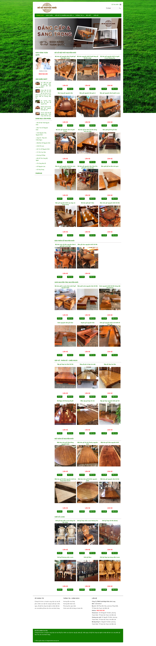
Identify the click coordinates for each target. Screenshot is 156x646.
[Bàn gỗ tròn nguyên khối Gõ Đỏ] (87, 258)
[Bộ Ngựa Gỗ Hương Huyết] (65, 415)
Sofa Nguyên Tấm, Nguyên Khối (41, 134)
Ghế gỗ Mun (87, 557)
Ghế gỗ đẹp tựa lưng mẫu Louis (110, 557)
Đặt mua (70, 88)
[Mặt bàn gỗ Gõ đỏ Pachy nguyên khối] (87, 456)
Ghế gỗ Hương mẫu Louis (65, 557)
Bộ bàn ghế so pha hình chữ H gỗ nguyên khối (65, 286)
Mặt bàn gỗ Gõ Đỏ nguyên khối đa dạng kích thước (65, 479)
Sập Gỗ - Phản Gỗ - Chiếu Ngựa (41, 139)
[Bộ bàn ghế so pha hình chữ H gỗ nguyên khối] (65, 300)
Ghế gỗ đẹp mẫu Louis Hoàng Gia (87, 520)
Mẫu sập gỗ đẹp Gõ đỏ (88, 401)
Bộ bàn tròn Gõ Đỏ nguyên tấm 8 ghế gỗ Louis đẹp (65, 245)
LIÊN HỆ (96, 15)
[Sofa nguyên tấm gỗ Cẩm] (65, 336)
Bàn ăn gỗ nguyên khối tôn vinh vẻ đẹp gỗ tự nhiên (65, 167)
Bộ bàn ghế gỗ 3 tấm (87, 203)
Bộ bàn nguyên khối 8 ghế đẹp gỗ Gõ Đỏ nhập (87, 57)
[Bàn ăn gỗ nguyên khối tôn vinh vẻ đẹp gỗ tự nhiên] (65, 180)
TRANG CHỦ (40, 15)
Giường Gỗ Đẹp (40, 155)
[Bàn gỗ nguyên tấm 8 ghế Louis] (110, 107)
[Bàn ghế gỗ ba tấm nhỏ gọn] (110, 180)
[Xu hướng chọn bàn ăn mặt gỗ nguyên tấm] (37, 102)
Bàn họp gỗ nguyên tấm (65, 93)
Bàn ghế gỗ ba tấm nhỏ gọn (109, 166)
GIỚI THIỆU (49, 15)
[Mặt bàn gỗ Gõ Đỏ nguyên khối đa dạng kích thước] (65, 493)
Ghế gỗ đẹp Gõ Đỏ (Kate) (110, 520)
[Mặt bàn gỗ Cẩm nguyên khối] (110, 456)
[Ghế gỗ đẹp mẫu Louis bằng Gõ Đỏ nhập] (65, 534)
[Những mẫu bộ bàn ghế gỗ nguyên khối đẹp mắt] (37, 107)
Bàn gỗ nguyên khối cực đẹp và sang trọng (65, 203)
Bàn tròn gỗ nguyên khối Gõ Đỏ (110, 203)
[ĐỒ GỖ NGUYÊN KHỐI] (78, 7)
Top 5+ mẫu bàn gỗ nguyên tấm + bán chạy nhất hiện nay (46, 114)
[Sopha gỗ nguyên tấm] (87, 336)
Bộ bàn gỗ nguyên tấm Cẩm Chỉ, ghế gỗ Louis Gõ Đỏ (88, 167)
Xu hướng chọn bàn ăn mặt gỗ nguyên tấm (46, 102)
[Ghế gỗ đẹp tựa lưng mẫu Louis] (110, 571)
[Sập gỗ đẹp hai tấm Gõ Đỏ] (65, 378)
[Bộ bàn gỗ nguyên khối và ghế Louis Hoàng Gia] (110, 70)
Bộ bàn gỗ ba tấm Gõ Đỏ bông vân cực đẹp (87, 130)
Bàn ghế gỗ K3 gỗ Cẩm (110, 129)
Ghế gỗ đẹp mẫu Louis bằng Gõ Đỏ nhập (65, 521)
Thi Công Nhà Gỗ (41, 163)
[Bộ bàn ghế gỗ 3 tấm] (87, 217)
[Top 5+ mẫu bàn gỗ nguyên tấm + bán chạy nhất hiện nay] (37, 113)
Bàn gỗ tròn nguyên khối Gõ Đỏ (87, 244)
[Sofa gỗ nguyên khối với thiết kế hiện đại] (110, 336)
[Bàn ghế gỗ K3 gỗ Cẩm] (110, 143)
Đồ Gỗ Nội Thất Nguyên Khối (42, 123)
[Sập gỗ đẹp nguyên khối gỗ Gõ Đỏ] (110, 415)
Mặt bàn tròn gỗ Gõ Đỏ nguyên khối (87, 479)
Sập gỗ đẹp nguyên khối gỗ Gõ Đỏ (110, 401)
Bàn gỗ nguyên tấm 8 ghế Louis (110, 93)
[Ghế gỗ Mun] (87, 571)
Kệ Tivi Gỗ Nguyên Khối (42, 149)
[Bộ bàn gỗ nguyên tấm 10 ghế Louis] (65, 143)
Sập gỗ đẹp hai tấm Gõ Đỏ (65, 364)
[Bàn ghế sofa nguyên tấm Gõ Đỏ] (87, 300)
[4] (78, 34)
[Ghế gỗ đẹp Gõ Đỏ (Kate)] (110, 534)
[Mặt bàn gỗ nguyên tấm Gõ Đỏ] (110, 493)
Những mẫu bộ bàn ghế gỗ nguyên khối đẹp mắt (46, 108)
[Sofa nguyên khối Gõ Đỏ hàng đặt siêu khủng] (110, 300)
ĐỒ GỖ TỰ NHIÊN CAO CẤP (63, 15)
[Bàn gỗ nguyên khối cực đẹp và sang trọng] (65, 217)
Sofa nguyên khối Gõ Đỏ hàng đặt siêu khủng (109, 286)
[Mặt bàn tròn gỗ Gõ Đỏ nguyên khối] (87, 493)
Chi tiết (60, 88)
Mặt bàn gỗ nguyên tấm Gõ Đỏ (109, 479)
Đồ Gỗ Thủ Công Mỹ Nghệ (42, 159)
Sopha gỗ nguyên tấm (87, 322)
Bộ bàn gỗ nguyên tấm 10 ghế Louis (65, 130)
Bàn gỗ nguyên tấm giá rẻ (88, 93)
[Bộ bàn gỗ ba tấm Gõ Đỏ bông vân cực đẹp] (87, 143)
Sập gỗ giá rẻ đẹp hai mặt (87, 364)
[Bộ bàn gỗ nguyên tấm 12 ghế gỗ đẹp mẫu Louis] (65, 70)
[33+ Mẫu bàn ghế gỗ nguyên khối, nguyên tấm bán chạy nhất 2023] (37, 83)
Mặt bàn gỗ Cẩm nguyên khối (110, 442)
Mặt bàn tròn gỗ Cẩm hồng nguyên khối (65, 443)
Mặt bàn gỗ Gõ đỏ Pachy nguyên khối (87, 443)
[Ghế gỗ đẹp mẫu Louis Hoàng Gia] (87, 534)
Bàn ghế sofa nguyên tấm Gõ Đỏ (88, 286)
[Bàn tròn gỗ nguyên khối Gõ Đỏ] (110, 217)
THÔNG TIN (79, 15)
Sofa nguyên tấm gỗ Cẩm (65, 322)
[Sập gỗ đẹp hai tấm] (110, 378)
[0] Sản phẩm (115, 4)
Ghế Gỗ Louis (40, 146)
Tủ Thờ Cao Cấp (41, 152)
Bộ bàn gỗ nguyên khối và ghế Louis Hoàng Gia (109, 57)
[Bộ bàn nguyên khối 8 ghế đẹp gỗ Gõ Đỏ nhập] (87, 70)
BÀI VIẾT (88, 15)
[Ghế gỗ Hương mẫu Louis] (65, 571)
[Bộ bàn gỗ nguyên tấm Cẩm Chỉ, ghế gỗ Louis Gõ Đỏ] (87, 180)
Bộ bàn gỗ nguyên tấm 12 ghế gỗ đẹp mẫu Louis (65, 57)
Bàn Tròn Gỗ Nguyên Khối (42, 128)
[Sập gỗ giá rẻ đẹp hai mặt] (87, 378)
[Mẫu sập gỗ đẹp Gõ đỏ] (87, 415)
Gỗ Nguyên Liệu (40, 166)
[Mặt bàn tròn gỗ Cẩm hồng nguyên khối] (65, 456)
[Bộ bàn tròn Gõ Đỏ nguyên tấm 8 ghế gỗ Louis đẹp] (65, 258)
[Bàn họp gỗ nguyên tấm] (65, 107)
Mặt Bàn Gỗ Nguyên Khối (43, 143)
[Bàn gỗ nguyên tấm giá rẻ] (87, 107)
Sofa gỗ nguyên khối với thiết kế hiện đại (110, 323)
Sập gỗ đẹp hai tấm (110, 364)
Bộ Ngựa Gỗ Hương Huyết (65, 401)
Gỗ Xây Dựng (40, 169)
